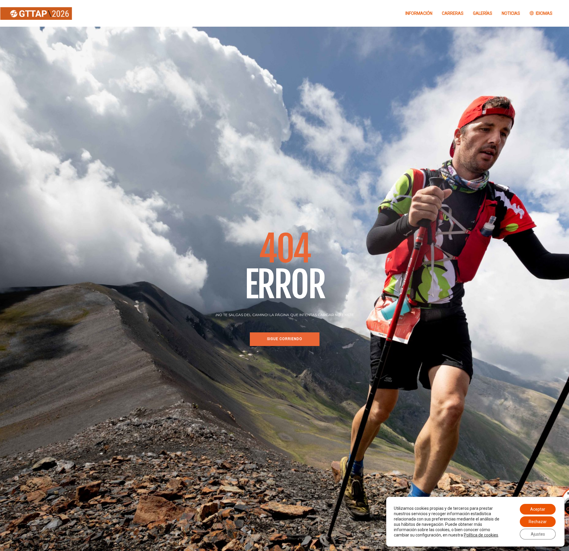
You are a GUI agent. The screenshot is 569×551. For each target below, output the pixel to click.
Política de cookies (481, 535)
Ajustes (538, 534)
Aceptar (537, 509)
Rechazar (538, 521)
